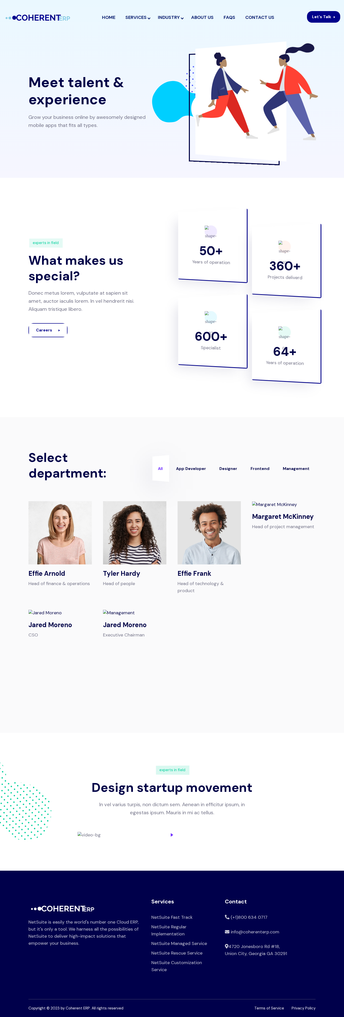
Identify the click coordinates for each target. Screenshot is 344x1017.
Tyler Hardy (121, 573)
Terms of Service (269, 1008)
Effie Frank (194, 573)
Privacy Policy (304, 1008)
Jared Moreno (50, 625)
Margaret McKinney (283, 517)
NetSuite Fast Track (172, 917)
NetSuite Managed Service (179, 943)
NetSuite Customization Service (176, 966)
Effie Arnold (46, 573)
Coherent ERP (78, 1008)
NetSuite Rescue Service (176, 953)
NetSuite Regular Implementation (169, 930)
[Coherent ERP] (38, 17)
